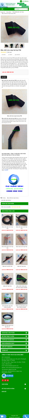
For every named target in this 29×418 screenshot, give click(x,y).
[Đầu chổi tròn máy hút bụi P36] (14, 29)
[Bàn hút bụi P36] (7, 279)
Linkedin (18, 54)
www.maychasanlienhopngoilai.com (14, 367)
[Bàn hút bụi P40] (22, 259)
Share (3, 54)
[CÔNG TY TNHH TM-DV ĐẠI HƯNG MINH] (14, 7)
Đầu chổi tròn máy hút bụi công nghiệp (21, 287)
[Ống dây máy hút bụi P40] (7, 220)
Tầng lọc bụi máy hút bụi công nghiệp (21, 306)
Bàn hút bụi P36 (7, 286)
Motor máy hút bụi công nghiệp (7, 306)
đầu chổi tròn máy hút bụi (13, 197)
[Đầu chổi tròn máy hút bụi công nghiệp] (22, 279)
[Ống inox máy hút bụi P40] (7, 239)
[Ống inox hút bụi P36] (22, 239)
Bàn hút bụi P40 (21, 266)
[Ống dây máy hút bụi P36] (22, 220)
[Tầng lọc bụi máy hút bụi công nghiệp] (22, 298)
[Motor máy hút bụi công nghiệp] (7, 298)
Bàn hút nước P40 (7, 266)
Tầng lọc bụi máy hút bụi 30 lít (7, 326)
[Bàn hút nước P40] (7, 259)
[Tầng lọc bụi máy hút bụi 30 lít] (7, 318)
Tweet (10, 54)
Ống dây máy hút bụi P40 (7, 227)
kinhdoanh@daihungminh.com (11, 365)
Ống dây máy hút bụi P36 (21, 227)
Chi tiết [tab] (4, 77)
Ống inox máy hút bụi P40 (7, 247)
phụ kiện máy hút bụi (6, 200)
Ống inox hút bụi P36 (21, 246)
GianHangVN (17, 417)
